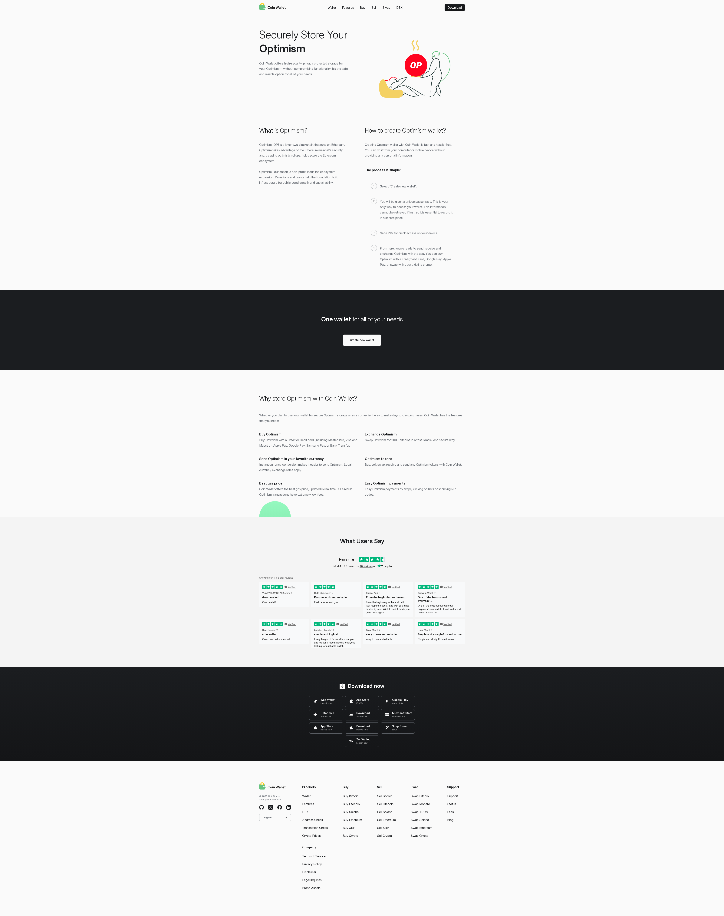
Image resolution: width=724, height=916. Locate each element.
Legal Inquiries (312, 880)
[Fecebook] (279, 807)
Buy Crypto (350, 836)
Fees (450, 812)
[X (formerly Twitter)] (270, 807)
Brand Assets (311, 888)
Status (451, 804)
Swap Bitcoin (420, 796)
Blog (450, 820)
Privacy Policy (312, 864)
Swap (386, 7)
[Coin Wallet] (272, 6)
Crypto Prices (311, 836)
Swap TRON (419, 812)
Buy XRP (349, 828)
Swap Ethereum (421, 828)
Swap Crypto (420, 836)
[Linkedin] (288, 807)
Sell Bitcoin (384, 796)
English (268, 817)
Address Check (312, 820)
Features (348, 7)
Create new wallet (362, 340)
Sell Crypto (384, 836)
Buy (362, 7)
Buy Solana (351, 812)
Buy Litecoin (351, 804)
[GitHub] (261, 807)
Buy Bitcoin (350, 796)
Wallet (332, 7)
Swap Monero (420, 804)
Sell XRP (383, 828)
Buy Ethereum (352, 820)
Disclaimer (309, 872)
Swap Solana (420, 820)
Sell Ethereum (386, 820)
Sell (373, 7)
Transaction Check (315, 828)
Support (452, 796)
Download (455, 7)
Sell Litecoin (385, 804)
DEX (399, 7)
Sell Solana (384, 812)
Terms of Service (314, 856)
